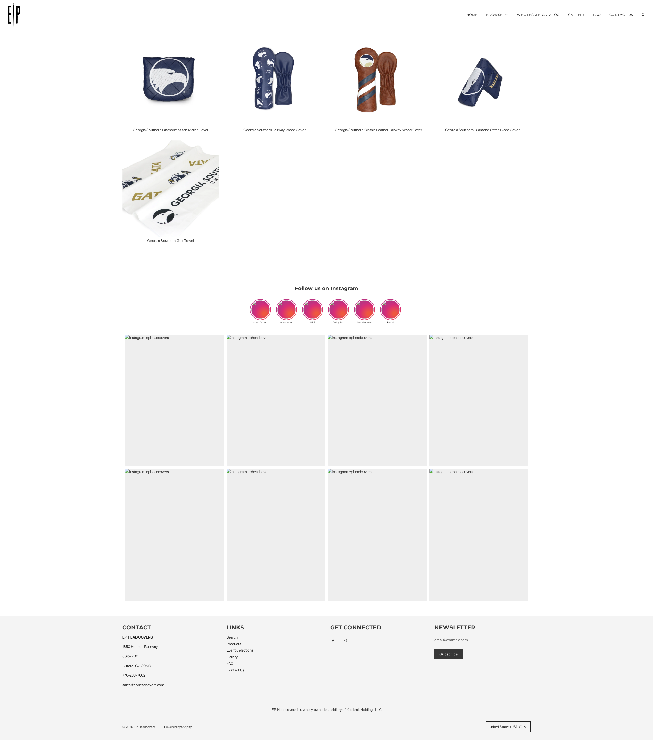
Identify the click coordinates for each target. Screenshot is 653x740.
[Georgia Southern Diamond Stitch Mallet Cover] (170, 77)
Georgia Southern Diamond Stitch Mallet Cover (170, 129)
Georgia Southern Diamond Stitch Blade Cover (482, 129)
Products (234, 644)
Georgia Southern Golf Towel (170, 240)
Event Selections (240, 650)
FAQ (597, 14)
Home (472, 14)
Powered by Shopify (178, 727)
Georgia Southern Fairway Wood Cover (274, 129)
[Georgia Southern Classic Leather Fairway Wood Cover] (378, 77)
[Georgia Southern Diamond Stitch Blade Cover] (482, 77)
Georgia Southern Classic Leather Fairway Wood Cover (378, 129)
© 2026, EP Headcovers (138, 727)
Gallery (576, 14)
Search (232, 637)
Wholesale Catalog (538, 14)
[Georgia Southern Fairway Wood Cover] (275, 77)
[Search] (643, 14)
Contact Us (621, 14)
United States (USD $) (506, 727)
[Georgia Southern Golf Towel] (170, 188)
